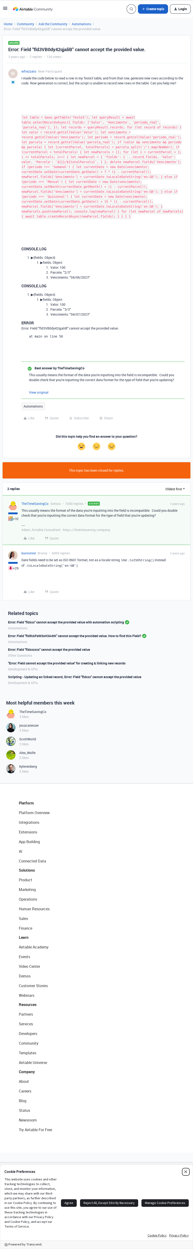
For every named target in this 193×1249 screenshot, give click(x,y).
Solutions (27, 870)
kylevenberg (28, 766)
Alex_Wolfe (27, 752)
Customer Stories (33, 985)
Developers (28, 1033)
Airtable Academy (33, 947)
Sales (23, 918)
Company (27, 1071)
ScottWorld (27, 739)
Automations (81, 24)
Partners (26, 1014)
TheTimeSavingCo (34, 503)
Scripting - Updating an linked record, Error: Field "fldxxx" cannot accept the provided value (74, 677)
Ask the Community (53, 24)
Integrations (29, 822)
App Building (29, 841)
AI (20, 851)
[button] (5, 10)
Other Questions (20, 655)
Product (25, 879)
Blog (22, 1100)
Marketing (27, 889)
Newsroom (28, 1120)
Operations (28, 899)
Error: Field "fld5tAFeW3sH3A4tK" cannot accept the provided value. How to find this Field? (74, 636)
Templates (27, 1052)
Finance (25, 928)
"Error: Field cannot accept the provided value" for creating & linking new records (66, 663)
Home (8, 24)
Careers (25, 1091)
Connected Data (32, 861)
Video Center (29, 966)
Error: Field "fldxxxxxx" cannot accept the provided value (49, 649)
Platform (26, 803)
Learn (23, 937)
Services (26, 1023)
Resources (27, 1004)
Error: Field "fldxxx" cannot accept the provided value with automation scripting (66, 622)
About (24, 1081)
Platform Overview (34, 812)
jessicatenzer (29, 725)
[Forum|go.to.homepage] (33, 9)
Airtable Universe (33, 1062)
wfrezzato (28, 71)
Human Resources (34, 908)
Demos (25, 976)
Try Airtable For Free (35, 1129)
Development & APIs (23, 669)
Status (24, 1110)
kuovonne (28, 553)
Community (25, 24)
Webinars (26, 995)
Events (24, 956)
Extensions (28, 832)
